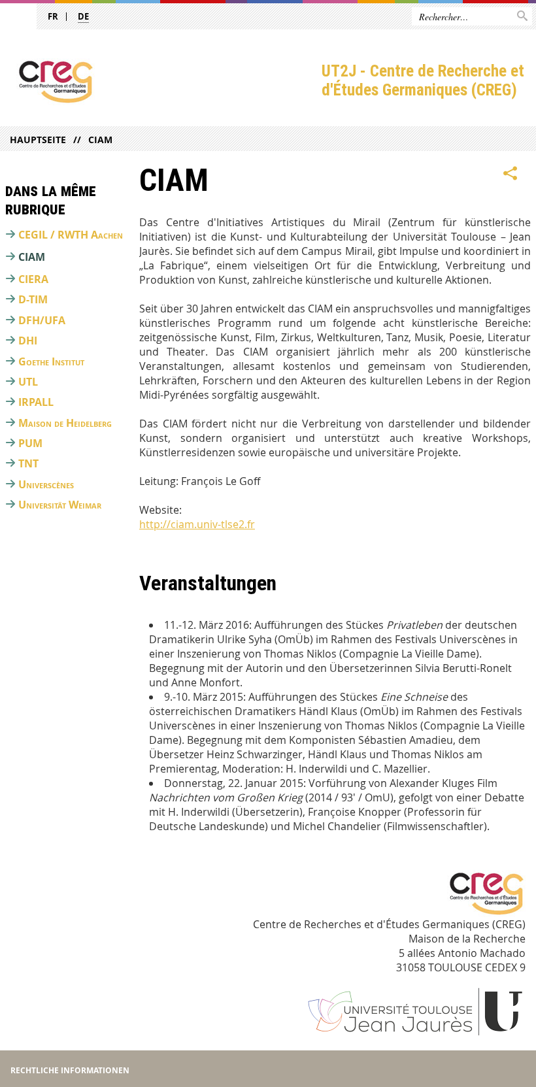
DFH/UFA (41, 320)
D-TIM (33, 299)
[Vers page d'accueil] (161, 81)
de (83, 16)
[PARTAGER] (510, 173)
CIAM (100, 139)
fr (53, 16)
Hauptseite (38, 139)
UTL (28, 382)
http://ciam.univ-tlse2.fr (197, 524)
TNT (28, 463)
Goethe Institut (51, 361)
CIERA (33, 279)
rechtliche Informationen (69, 1070)
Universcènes (46, 484)
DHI (27, 340)
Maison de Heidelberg (65, 423)
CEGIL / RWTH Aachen (70, 234)
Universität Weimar (59, 504)
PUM (30, 443)
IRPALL (36, 402)
